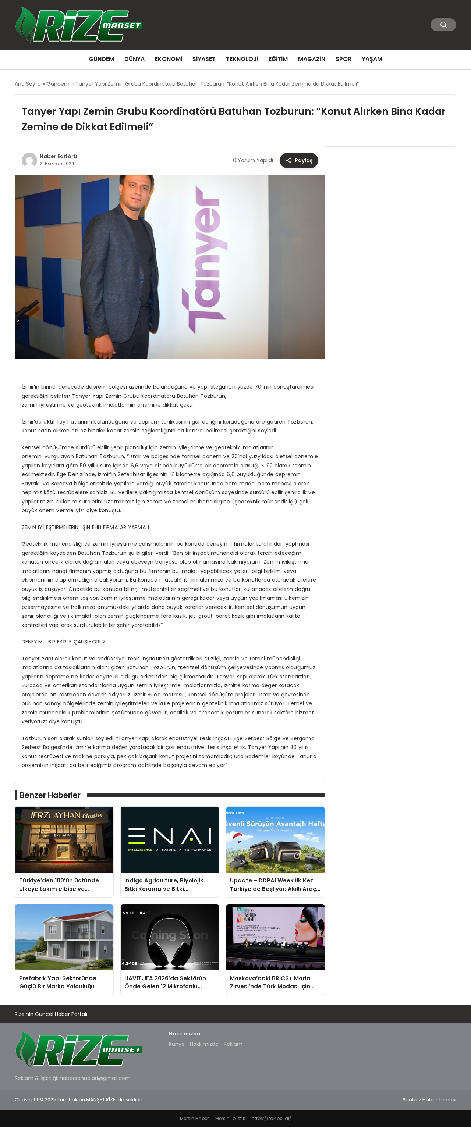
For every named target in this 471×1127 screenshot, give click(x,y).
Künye (177, 1044)
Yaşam (372, 59)
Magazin (311, 59)
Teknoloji (242, 59)
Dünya (134, 59)
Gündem (101, 59)
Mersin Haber (194, 1118)
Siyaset (204, 59)
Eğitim (278, 59)
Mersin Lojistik (230, 1118)
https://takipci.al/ (271, 1118)
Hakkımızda (204, 1044)
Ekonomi (168, 59)
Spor (343, 59)
